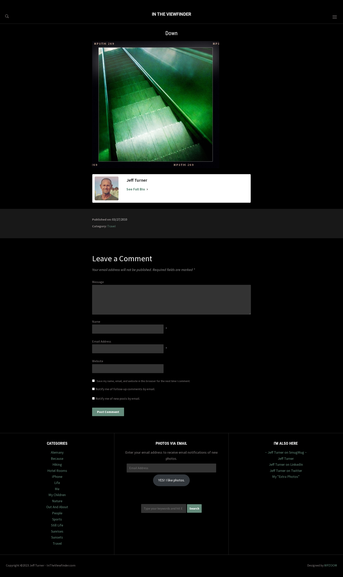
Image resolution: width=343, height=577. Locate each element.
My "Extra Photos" (286, 476)
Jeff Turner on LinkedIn (286, 464)
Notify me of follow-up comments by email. (125, 389)
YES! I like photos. (171, 480)
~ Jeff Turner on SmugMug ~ (286, 452)
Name (96, 322)
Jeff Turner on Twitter (286, 470)
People (57, 513)
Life (57, 482)
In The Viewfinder (171, 14)
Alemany (57, 452)
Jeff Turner (286, 458)
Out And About (57, 507)
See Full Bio (135, 189)
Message (98, 282)
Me (57, 489)
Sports (57, 519)
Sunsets (57, 537)
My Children (57, 495)
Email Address (101, 341)
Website (97, 361)
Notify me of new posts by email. (117, 398)
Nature (57, 501)
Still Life (57, 525)
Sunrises (57, 531)
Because (57, 458)
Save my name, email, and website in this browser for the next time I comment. (143, 381)
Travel (111, 226)
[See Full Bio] (147, 189)
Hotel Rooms (57, 470)
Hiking (57, 464)
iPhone (57, 476)
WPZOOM (330, 565)
